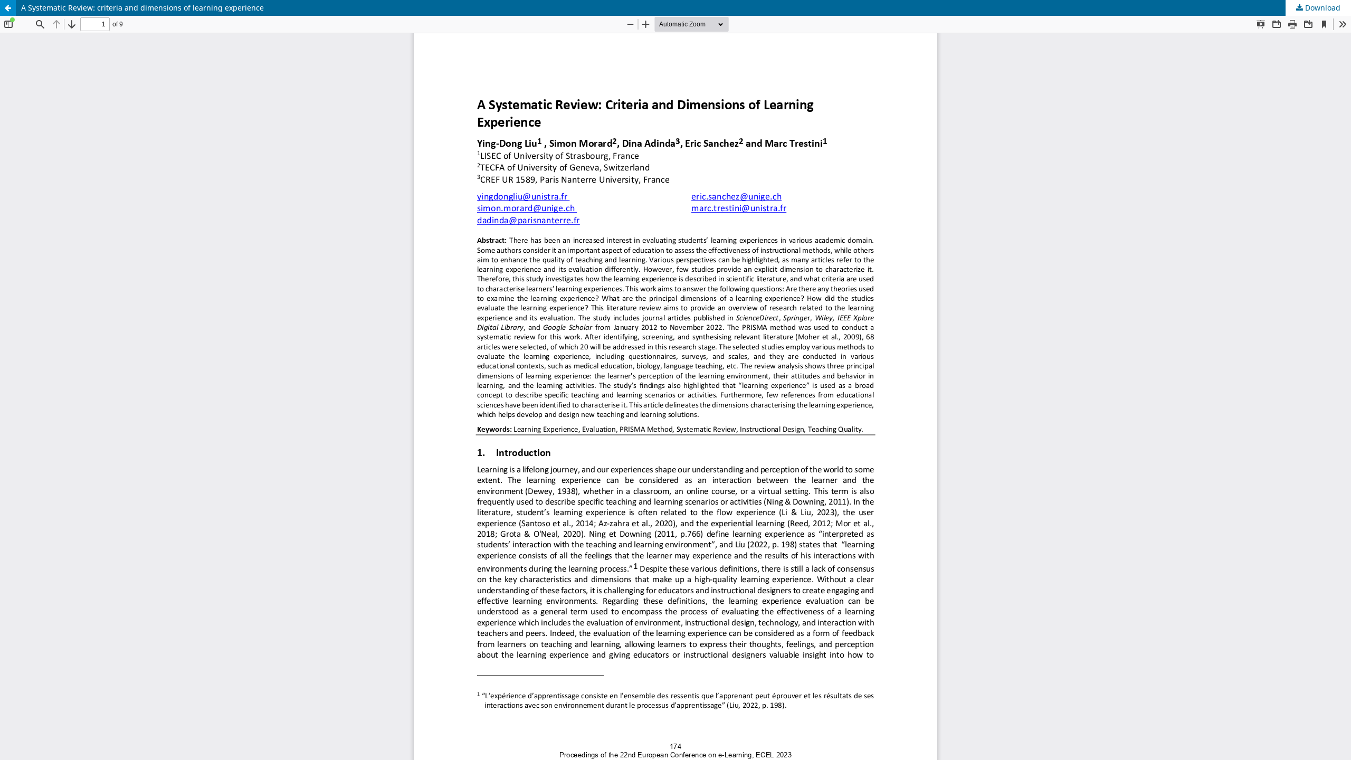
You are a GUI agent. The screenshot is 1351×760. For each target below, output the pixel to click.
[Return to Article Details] (8, 8)
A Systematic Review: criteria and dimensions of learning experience (142, 8)
